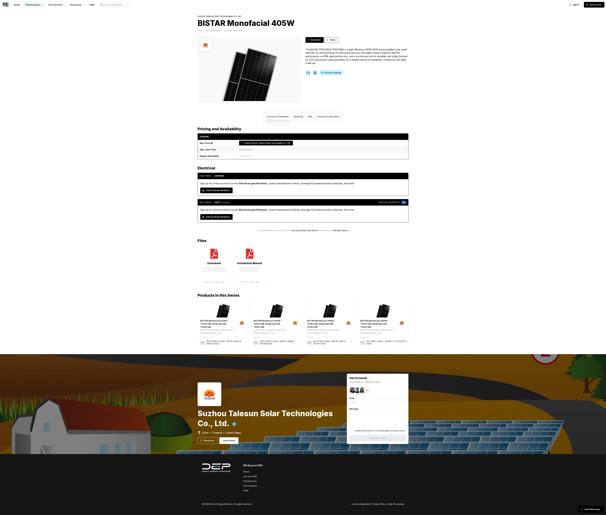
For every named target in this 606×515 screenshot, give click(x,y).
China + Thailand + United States (221, 432)
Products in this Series (328, 116)
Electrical (298, 116)
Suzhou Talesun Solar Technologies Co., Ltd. (219, 16)
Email (351, 398)
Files (310, 116)
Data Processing (396, 504)
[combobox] (322, 156)
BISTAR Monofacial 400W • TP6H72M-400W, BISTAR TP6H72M (268, 323)
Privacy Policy (379, 504)
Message (353, 409)
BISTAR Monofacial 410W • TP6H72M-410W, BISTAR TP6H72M (214, 323)
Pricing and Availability (278, 116)
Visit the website (332, 72)
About (246, 471)
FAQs (245, 490)
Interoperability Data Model (304, 230)
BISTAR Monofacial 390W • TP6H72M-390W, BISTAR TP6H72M (374, 323)
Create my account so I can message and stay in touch (379, 430)
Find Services (250, 481)
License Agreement (361, 504)
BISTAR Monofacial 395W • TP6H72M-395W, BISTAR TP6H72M (321, 323)
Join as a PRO (250, 476)
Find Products (250, 486)
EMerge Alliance (341, 230)
